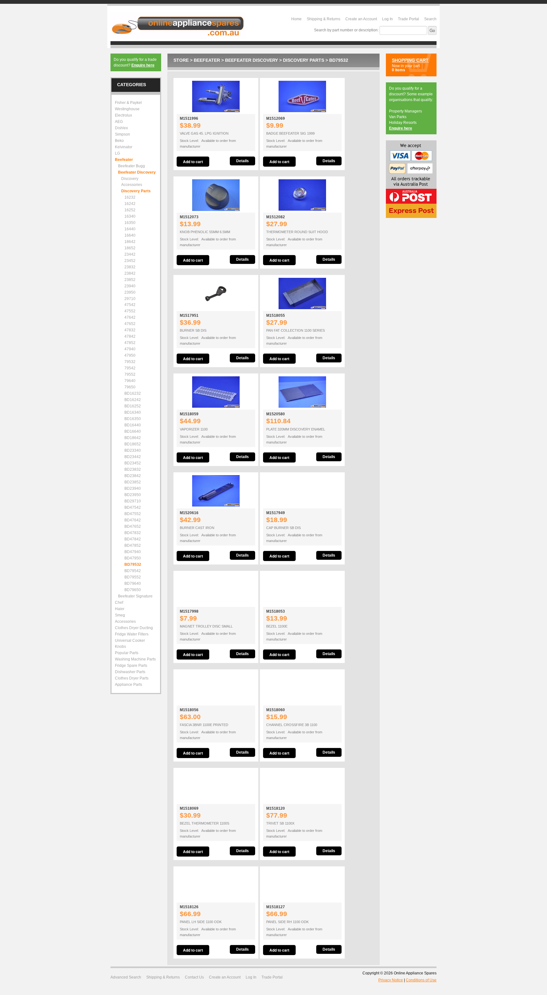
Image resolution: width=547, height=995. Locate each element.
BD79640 (132, 583)
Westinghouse (127, 109)
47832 (129, 330)
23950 (129, 292)
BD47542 (132, 507)
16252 (129, 210)
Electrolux (123, 115)
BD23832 (132, 469)
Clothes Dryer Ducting (134, 628)
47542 (129, 305)
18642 (129, 241)
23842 (129, 273)
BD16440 (132, 425)
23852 (129, 279)
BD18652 (132, 444)
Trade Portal (408, 19)
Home (296, 19)
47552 (129, 311)
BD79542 (132, 571)
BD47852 (132, 545)
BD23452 (132, 463)
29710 (129, 299)
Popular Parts (126, 653)
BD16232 (132, 393)
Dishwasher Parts (130, 672)
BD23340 (132, 450)
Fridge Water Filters (131, 634)
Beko (119, 140)
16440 (129, 229)
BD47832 (132, 533)
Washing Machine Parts (135, 659)
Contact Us (194, 977)
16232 (129, 197)
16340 (129, 216)
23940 (129, 286)
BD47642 (132, 520)
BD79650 (132, 590)
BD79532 (338, 60)
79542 (129, 368)
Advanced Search (125, 977)
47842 (129, 336)
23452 (129, 260)
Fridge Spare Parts (131, 665)
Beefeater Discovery (251, 60)
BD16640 (132, 431)
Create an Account (361, 19)
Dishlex (121, 128)
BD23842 (132, 476)
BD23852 (132, 482)
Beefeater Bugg (131, 166)
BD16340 (132, 412)
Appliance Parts (128, 684)
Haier (119, 609)
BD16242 (132, 400)
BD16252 (132, 406)
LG (117, 153)
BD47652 (132, 526)
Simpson (122, 134)
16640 (129, 235)
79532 (129, 362)
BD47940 (132, 552)
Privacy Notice (390, 980)
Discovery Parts (303, 60)
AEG (119, 121)
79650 (129, 387)
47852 (129, 343)
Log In (387, 19)
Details (242, 161)
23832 (129, 267)
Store (181, 60)
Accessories (125, 621)
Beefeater (207, 60)
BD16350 (132, 419)
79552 (129, 374)
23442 (129, 254)
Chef (119, 602)
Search (430, 19)
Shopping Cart (410, 60)
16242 (129, 203)
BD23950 (132, 495)
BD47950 (132, 558)
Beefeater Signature (135, 596)
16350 (129, 222)
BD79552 (132, 577)
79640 (129, 381)
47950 (129, 355)
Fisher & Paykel (128, 102)
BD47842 (132, 539)
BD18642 (132, 438)
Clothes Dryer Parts (131, 678)
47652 (129, 324)
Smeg (120, 615)
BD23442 (132, 457)
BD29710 (132, 501)
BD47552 (132, 514)
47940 (129, 349)
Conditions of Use (421, 980)
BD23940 (132, 488)
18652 (129, 248)
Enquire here (142, 65)
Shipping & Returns (323, 19)
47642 (129, 317)
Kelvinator (123, 147)
